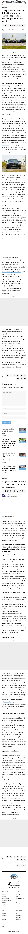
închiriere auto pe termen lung (11, 272)
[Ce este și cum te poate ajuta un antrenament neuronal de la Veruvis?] (22, 467)
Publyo (9, 29)
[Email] (17, 25)
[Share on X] (8, 25)
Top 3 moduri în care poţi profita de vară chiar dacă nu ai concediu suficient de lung (9, 457)
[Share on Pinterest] (10, 25)
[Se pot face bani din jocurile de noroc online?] (22, 430)
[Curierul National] (14, 1)
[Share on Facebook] (5, 25)
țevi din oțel (7, 702)
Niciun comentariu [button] (22, 865)
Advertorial (4, 7)
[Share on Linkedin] (15, 25)
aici (20, 367)
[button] (3, 4)
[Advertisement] (14, 312)
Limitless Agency (11, 494)
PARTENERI (19, 910)
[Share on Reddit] (21, 375)
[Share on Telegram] (24, 375)
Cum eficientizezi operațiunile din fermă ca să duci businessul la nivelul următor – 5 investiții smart (9, 443)
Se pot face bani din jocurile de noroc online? (8, 431)
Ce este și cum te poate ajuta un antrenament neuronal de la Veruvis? (9, 468)
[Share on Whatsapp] (13, 25)
